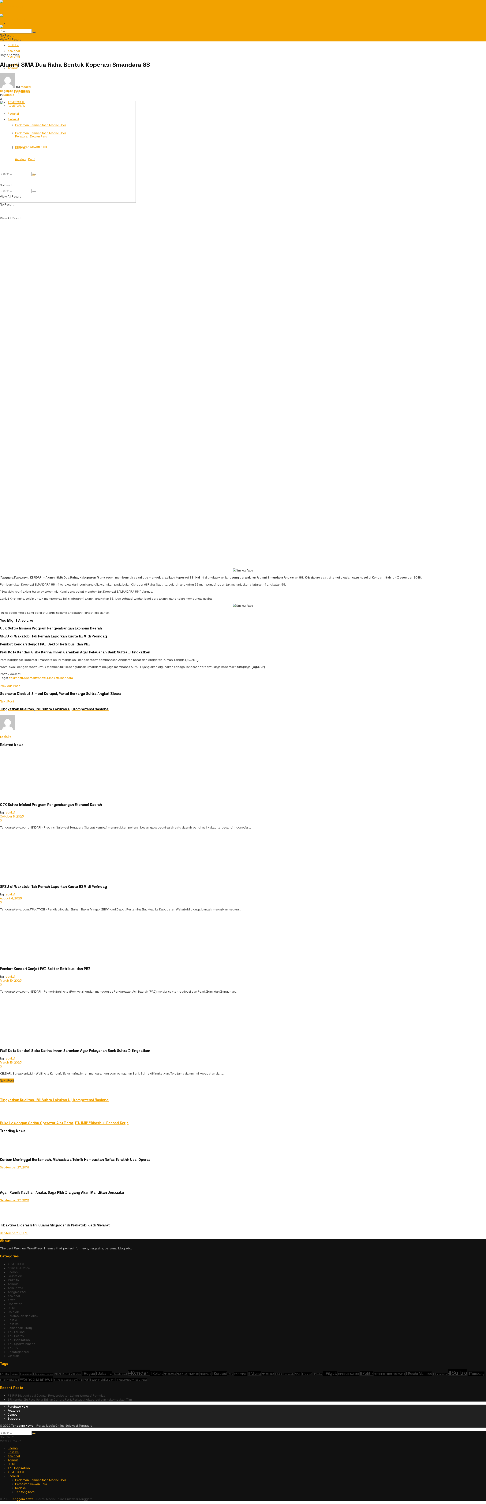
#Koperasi (27, 678)
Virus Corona (139, 1379)
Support (14, 1419)
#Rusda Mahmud (419, 1373)
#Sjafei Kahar (440, 1374)
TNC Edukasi (16, 1332)
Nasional (14, 1296)
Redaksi (13, 1476)
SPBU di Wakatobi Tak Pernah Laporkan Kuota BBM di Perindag (53, 636)
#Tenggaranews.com (65, 1379)
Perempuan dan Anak (23, 1316)
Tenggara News (22, 1426)
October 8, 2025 (12, 816)
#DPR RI (57, 1374)
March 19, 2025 (11, 981)
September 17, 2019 (14, 1233)
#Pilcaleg (318, 1374)
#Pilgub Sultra (348, 1374)
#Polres (380, 1374)
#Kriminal (240, 1374)
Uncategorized (18, 1352)
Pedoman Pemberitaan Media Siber (40, 1480)
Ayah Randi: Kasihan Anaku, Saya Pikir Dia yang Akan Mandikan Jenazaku (62, 1192)
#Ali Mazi (5, 1373)
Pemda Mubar (124, 1379)
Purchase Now (18, 1407)
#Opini (278, 1374)
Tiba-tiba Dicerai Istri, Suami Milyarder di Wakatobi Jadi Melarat (55, 1225)
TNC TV (13, 1348)
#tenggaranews (36, 1379)
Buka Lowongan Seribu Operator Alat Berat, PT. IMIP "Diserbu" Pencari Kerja (64, 1123)
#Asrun (15, 1373)
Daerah (13, 1272)
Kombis (14, 55)
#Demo (49, 1374)
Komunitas (15, 1288)
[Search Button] (34, 32)
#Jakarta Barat (119, 1374)
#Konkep (182, 1373)
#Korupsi (219, 1373)
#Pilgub (330, 1373)
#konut (205, 1374)
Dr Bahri (110, 1379)
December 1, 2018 (12, 91)
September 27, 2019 (14, 1167)
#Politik (366, 1373)
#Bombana (39, 1374)
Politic (12, 1320)
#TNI (80, 1380)
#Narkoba (268, 1373)
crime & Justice (19, 1268)
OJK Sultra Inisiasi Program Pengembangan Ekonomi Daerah (51, 628)
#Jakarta (104, 1373)
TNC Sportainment (21, 1344)
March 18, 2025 (11, 1062)
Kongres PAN (17, 1292)
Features (14, 1411)
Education (15, 1276)
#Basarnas (26, 1373)
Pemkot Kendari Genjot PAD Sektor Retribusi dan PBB (45, 644)
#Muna (254, 1373)
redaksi (26, 87)
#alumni (14, 678)
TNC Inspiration (19, 1340)
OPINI (11, 1308)
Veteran (13, 1356)
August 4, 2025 (11, 898)
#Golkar (77, 1373)
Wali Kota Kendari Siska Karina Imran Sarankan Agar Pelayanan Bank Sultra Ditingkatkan (75, 652)
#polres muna (395, 1374)
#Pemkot (307, 1373)
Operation (15, 1304)
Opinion (13, 1312)
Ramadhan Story (20, 1328)
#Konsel (193, 1374)
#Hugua (88, 1373)
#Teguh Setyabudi (9, 1380)
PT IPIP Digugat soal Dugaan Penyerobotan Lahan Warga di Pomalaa (56, 1396)
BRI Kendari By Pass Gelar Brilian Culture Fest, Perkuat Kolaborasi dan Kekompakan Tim (70, 1400)
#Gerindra (67, 1374)
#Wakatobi (97, 1379)
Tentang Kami (25, 1492)
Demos (12, 1415)
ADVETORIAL (16, 1264)
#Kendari (139, 1373)
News (11, 1300)
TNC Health (16, 1336)
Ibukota (13, 1280)
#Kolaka (156, 1373)
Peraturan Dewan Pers (31, 1484)
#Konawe (170, 1373)
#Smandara (64, 678)
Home (4, 55)
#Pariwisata (288, 1374)
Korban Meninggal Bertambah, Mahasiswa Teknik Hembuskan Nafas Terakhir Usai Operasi (75, 1159)
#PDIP (298, 1373)
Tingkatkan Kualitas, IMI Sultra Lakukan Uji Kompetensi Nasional (54, 1100)
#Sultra (457, 1372)
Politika (13, 45)
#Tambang (476, 1373)
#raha (39, 678)
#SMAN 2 (49, 678)
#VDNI (86, 1380)
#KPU (230, 1374)
